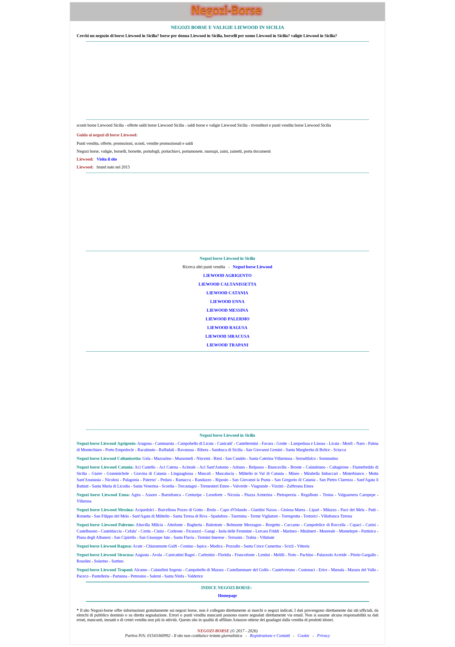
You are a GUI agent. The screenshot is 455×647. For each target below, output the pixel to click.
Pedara (166, 479)
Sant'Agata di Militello (151, 516)
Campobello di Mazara (204, 570)
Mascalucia (224, 473)
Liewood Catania (227, 293)
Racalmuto (146, 449)
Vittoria (303, 546)
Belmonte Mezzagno (243, 524)
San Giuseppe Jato (154, 537)
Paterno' (149, 479)
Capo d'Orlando (233, 509)
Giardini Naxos (264, 509)
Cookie (303, 635)
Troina (328, 494)
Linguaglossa (182, 473)
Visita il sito (107, 159)
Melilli (279, 555)
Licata (334, 443)
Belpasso (256, 467)
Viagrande (259, 486)
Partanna (120, 576)
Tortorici (310, 516)
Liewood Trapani (227, 345)
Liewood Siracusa (227, 336)
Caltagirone (339, 467)
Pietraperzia (286, 494)
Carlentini (206, 555)
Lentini (264, 555)
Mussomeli (184, 458)
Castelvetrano (283, 570)
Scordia (168, 486)
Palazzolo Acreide (332, 555)
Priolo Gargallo (363, 555)
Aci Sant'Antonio (214, 467)
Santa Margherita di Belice (308, 449)
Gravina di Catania (150, 473)
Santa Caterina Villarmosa (270, 458)
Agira (136, 494)
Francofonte (245, 555)
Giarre (97, 473)
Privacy (323, 635)
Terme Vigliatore (264, 516)
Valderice (195, 576)
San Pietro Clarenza (336, 479)
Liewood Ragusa (227, 327)
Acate (137, 546)
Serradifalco (306, 458)
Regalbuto (309, 494)
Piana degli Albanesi (94, 537)
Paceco (82, 576)
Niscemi (203, 458)
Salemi (155, 576)
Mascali (204, 473)
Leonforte (214, 494)
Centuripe (193, 494)
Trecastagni (187, 486)
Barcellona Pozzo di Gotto (180, 509)
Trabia (251, 537)
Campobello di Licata (196, 443)
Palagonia (131, 479)
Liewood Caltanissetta (227, 284)
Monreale (327, 531)
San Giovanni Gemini (264, 449)
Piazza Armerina (258, 494)
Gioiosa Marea (293, 509)
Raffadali (166, 449)
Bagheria (194, 524)
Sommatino (328, 458)
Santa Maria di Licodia (111, 486)
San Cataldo (235, 458)
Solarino (101, 561)
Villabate (267, 537)
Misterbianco (353, 473)
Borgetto (273, 524)
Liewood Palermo (227, 319)
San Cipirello (125, 537)
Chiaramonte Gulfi (161, 546)
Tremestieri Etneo (214, 486)
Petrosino (138, 576)
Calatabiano (315, 467)
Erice (323, 570)
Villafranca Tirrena (336, 516)
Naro (360, 443)
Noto (292, 555)
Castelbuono (87, 531)
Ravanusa (185, 449)
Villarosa (84, 501)
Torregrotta (290, 516)
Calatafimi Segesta (166, 570)
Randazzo (203, 479)
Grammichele (118, 473)
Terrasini (235, 537)
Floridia (224, 555)
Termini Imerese (210, 537)
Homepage (227, 595)
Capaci (355, 524)
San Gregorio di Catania (294, 479)
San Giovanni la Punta (251, 479)
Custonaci (306, 570)
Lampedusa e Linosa (308, 443)
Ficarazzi (193, 531)
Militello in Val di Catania (261, 473)
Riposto (221, 479)
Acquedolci (144, 509)
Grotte (281, 443)
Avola (157, 555)
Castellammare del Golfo (248, 570)
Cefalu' (131, 531)
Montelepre (348, 531)
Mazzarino (162, 458)
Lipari (314, 509)
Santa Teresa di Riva (190, 516)
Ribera (202, 449)
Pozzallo (233, 546)
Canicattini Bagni (180, 555)
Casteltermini (247, 443)
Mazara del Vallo (362, 570)
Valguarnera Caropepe (356, 494)
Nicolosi (112, 479)
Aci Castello (145, 467)
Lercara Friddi (267, 531)
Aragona (144, 443)
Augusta (142, 555)
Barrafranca (171, 494)
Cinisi (159, 531)
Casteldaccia (111, 531)
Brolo (211, 509)
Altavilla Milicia (149, 524)
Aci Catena (168, 467)
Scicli (289, 546)
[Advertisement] (227, 80)
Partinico (368, 531)
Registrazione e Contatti (270, 635)
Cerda (146, 531)
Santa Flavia (184, 537)
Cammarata (164, 443)
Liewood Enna (227, 301)
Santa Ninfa (174, 576)
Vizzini (277, 486)
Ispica (201, 546)
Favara (267, 443)
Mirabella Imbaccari (321, 473)
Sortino (117, 561)
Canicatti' (225, 443)
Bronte (296, 467)
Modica (216, 546)
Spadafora (219, 516)
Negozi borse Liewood (252, 267)
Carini (370, 524)
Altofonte (175, 524)
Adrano (238, 467)
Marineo (290, 531)
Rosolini (84, 561)
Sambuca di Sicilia (227, 449)
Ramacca (183, 479)
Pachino (306, 555)
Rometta (84, 516)
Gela (146, 458)
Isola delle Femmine (235, 531)
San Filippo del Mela (111, 516)
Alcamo (140, 570)
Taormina (239, 516)
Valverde (240, 486)
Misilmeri (308, 531)
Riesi (218, 458)
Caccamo (292, 524)
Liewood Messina (227, 310)
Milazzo (330, 509)
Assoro (151, 494)
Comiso (186, 546)
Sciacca (339, 449)
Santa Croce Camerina (262, 546)
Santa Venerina (145, 486)
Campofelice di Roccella (324, 524)
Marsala (337, 570)
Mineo (294, 473)
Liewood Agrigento (227, 275)
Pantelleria (100, 576)
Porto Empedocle (119, 449)
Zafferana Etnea (300, 486)
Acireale (189, 467)
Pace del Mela (352, 509)
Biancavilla (277, 467)
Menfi (348, 443)
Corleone (175, 531)
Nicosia (233, 494)
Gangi (210, 531)
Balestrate (214, 524)
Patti (372, 509)
